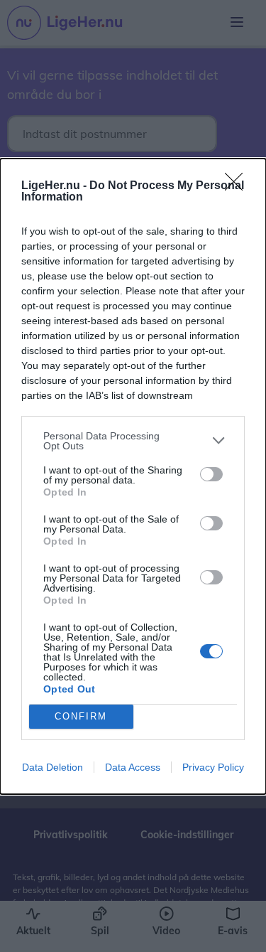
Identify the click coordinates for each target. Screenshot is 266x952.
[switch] (211, 474)
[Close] (238, 186)
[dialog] (133, 476)
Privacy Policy (213, 767)
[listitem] (133, 441)
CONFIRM (81, 716)
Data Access (132, 767)
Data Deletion (52, 767)
